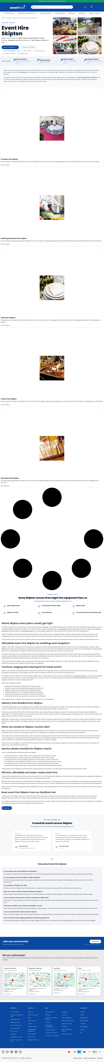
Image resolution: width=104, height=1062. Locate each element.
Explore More (32, 1021)
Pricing (47, 1022)
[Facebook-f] (3, 1051)
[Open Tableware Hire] (51, 13)
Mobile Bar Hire (15, 1022)
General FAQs (49, 1012)
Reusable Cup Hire (16, 1037)
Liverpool (83, 1023)
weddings (23, 72)
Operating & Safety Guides (51, 1018)
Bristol (82, 1015)
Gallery (30, 1023)
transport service (14, 40)
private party (63, 629)
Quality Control (50, 1030)
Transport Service (67, 1034)
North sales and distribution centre (31, 38)
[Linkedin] (11, 1051)
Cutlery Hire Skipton (9, 399)
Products (13, 1008)
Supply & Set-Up (67, 1023)
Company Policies (51, 1033)
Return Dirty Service (68, 1021)
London (82, 1012)
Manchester (84, 1021)
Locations (9, 18)
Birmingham (84, 1018)
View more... (7, 994)
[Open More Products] (65, 13)
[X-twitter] (20, 1051)
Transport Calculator (28, 47)
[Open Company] (86, 13)
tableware (94, 77)
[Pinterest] (16, 1051)
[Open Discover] (75, 13)
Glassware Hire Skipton (10, 478)
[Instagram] (7, 1051)
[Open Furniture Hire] (14, 13)
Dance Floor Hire (15, 1025)
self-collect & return (39, 40)
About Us (30, 1008)
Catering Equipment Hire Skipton (14, 238)
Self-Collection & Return (67, 1030)
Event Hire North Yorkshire (29, 18)
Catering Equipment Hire (16, 1015)
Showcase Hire (15, 1028)
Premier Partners (33, 1040)
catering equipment (84, 77)
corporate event (27, 631)
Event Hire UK (17, 18)
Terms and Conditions (52, 1035)
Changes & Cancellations (49, 1026)
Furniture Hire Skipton (9, 159)
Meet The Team (33, 1015)
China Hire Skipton (8, 318)
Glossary (48, 1015)
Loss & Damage (66, 1018)
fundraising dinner (80, 676)
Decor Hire (13, 1031)
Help (46, 1008)
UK (81, 1032)
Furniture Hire (14, 1012)
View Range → (6, 165)
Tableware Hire (15, 1019)
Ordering (64, 1012)
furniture (45, 627)
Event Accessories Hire (16, 1040)
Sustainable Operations (31, 1030)
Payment (64, 1015)
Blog (29, 1018)
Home (3, 18)
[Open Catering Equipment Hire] (36, 13)
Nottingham (84, 1026)
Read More (7, 808)
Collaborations (32, 1026)
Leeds (82, 1029)
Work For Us (31, 1037)
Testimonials (32, 1034)
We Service (83, 1008)
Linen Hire (13, 1034)
